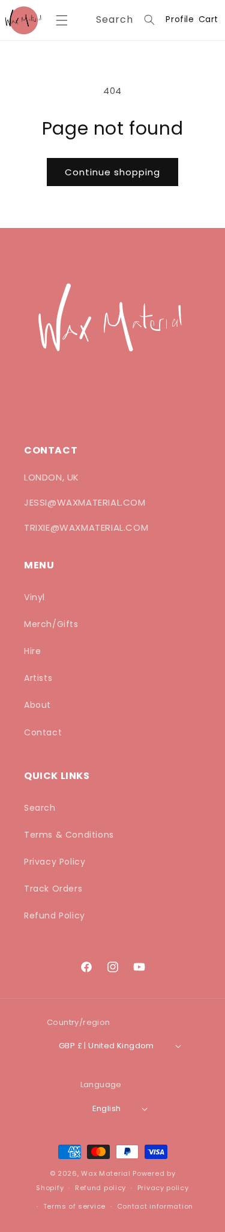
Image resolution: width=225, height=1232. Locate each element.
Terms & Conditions (69, 835)
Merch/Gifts (51, 624)
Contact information (155, 1206)
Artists (38, 678)
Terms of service (74, 1206)
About (37, 705)
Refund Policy (54, 915)
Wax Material (105, 1173)
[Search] (149, 20)
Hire (32, 651)
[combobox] (123, 20)
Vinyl (34, 597)
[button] (61, 20)
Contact (43, 732)
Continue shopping (112, 172)
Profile (180, 20)
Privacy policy (163, 1188)
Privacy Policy (54, 862)
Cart (208, 19)
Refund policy (100, 1188)
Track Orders (53, 889)
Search (40, 808)
